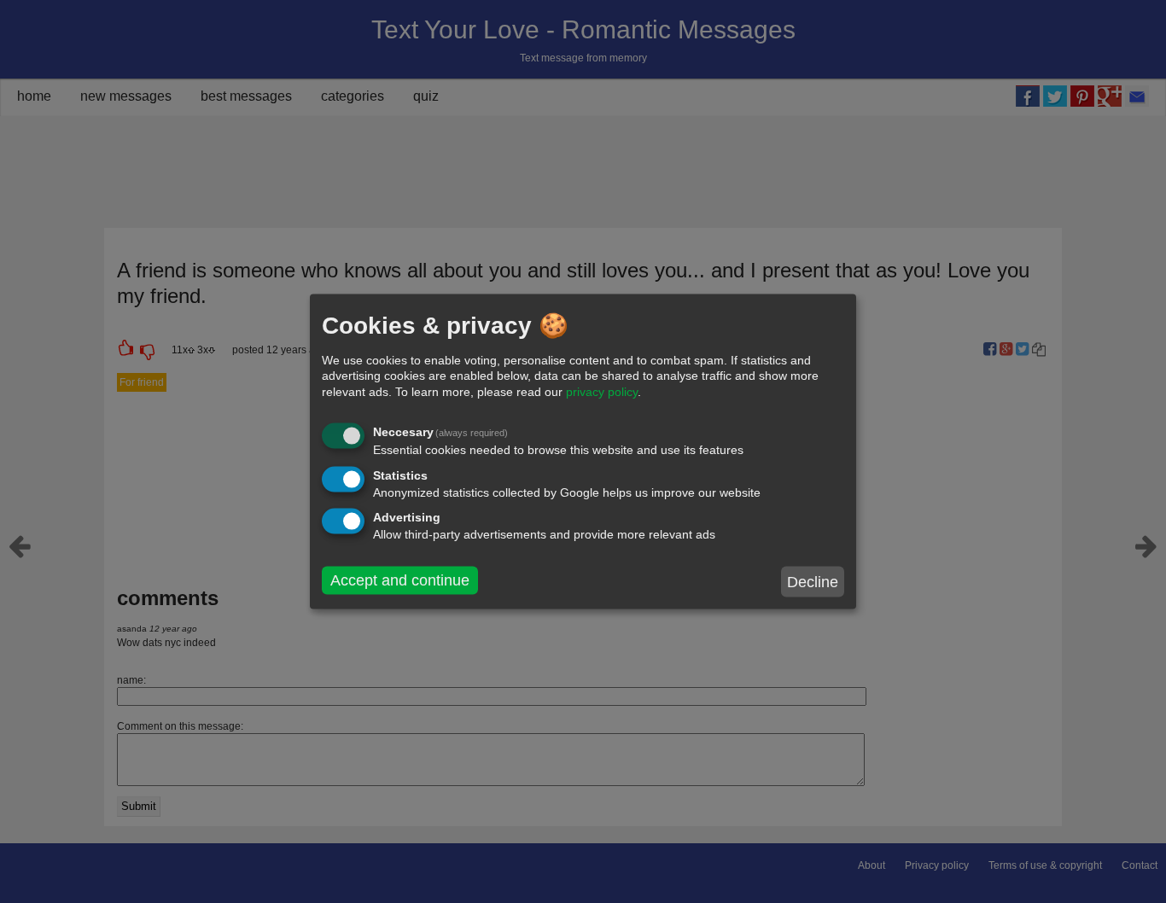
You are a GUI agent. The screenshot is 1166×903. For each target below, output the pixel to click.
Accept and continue (399, 580)
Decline (812, 581)
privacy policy (602, 391)
